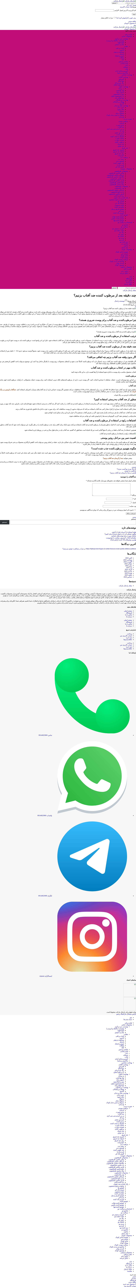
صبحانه (125, 67)
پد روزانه (121, 88)
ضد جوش (121, 146)
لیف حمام (125, 247)
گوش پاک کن (119, 167)
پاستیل (122, 54)
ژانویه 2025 (128, 575)
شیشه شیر (124, 254)
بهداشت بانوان (123, 86)
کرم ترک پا (120, 165)
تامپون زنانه (120, 92)
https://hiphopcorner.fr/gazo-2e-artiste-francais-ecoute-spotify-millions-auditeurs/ (111, 549)
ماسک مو (121, 236)
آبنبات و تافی (120, 48)
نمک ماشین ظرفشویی (116, 184)
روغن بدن (121, 159)
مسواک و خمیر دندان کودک (115, 115)
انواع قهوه (121, 42)
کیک (122, 59)
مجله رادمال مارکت (129, 290)
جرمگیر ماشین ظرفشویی (115, 175)
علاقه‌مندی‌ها (128, 639)
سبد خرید (129, 637)
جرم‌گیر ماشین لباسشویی (115, 190)
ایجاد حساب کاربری (126, 7)
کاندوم (122, 104)
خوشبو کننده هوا (118, 220)
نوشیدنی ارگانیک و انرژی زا (115, 40)
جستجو (133, 519)
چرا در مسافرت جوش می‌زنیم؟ (73, 549)
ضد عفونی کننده (118, 163)
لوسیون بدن (120, 161)
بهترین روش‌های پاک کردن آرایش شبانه (123, 540)
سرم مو (121, 238)
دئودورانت (120, 155)
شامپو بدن (124, 244)
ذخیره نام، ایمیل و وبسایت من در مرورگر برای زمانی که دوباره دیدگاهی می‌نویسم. (107, 510)
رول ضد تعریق (119, 153)
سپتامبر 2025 (127, 560)
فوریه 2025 (128, 573)
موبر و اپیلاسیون (118, 94)
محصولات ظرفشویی (121, 171)
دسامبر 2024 (128, 577)
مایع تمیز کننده (119, 207)
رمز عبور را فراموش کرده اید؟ (126, 18)
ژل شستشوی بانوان (117, 96)
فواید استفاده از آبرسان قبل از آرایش (124, 532)
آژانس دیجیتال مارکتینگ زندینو (126, 1014)
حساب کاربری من (126, 636)
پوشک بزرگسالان (118, 102)
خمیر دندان (120, 107)
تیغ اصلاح (121, 81)
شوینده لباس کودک (121, 252)
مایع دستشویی (119, 205)
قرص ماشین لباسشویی (116, 194)
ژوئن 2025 (128, 565)
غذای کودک (124, 255)
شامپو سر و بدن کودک (116, 261)
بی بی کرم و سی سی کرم (115, 129)
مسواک (121, 111)
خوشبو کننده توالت (118, 217)
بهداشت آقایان (123, 77)
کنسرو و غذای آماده (121, 71)
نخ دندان (121, 117)
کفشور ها (121, 201)
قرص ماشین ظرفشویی (116, 180)
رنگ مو (121, 232)
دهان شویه (120, 109)
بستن (134, 517)
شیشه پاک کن (119, 203)
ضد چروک (120, 144)
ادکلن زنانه (124, 271)
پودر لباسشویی (119, 188)
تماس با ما (128, 615)
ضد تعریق (125, 148)
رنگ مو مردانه (119, 83)
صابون (126, 245)
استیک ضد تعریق (118, 151)
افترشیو (121, 79)
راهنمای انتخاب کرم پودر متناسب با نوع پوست (121, 538)
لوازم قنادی (124, 63)
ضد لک (122, 131)
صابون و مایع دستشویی (116, 199)
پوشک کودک (124, 257)
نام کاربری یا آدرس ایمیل (125, 10)
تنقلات (126, 46)
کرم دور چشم (119, 133)
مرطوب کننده (119, 142)
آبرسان (121, 123)
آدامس (122, 50)
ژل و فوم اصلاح (119, 85)
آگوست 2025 (128, 562)
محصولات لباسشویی (121, 186)
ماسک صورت (119, 138)
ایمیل (133, 502)
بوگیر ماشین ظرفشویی (116, 173)
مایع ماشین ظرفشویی (116, 182)
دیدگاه (133, 495)
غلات (126, 69)
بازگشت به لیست (130, 471)
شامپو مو (125, 225)
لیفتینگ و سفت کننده (117, 136)
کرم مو (121, 240)
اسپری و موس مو (118, 228)
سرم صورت (120, 125)
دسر (126, 65)
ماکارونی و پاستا (122, 73)
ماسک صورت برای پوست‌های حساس (123, 536)
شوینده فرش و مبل (117, 209)
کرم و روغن (120, 263)
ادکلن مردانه (124, 273)
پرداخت (129, 634)
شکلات (121, 58)
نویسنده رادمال (119, 301)
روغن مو (121, 234)
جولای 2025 (128, 564)
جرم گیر (121, 211)
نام (134, 499)
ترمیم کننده (120, 134)
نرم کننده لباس (119, 196)
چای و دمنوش (119, 44)
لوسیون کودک (119, 265)
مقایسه (129, 1271)
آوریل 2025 (128, 569)
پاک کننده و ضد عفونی (120, 198)
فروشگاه (129, 613)
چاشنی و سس (123, 61)
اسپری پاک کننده (118, 213)
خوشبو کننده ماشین (117, 218)
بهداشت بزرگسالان (122, 100)
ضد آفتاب (121, 127)
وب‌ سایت (133, 506)
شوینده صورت (119, 140)
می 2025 (129, 567)
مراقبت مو (124, 226)
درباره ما (129, 616)
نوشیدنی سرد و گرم (121, 39)
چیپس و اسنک (119, 56)
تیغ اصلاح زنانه (119, 98)
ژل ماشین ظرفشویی (117, 179)
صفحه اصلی (128, 611)
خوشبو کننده (124, 215)
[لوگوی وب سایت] (130, 1)
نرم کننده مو (124, 242)
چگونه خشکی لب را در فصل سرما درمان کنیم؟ (120, 534)
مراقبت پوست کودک (121, 259)
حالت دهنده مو (119, 230)
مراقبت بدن (124, 157)
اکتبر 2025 (128, 558)
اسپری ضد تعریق (118, 150)
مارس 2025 (128, 571)
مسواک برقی (119, 113)
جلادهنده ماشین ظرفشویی (115, 177)
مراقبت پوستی (123, 121)
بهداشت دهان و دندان (121, 105)
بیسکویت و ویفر (119, 52)
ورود (134, 14)
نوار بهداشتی (120, 90)
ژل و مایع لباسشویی (117, 192)
